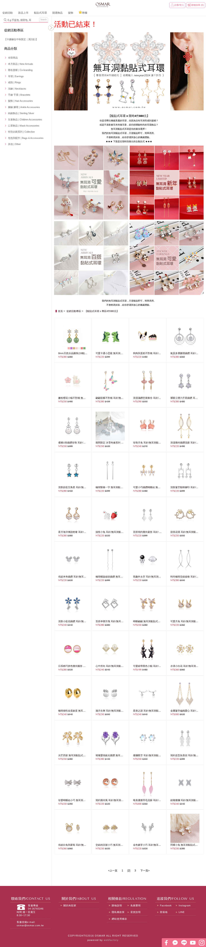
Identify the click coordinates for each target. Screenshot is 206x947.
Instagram (185, 905)
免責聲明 (135, 905)
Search (43, 19)
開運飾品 (57, 12)
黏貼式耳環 (40, 12)
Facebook (166, 905)
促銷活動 (7, 12)
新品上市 (23, 12)
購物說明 (117, 905)
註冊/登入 (179, 5)
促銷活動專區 (13, 30)
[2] (128, 870)
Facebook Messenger (175, 942)
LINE (182, 912)
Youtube (192, 942)
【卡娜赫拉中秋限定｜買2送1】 (21, 39)
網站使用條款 (119, 919)
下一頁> (145, 870)
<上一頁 (112, 870)
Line (183, 942)
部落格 (164, 912)
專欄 (84, 12)
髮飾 (70, 12)
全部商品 (13, 57)
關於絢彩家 (69, 905)
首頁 (60, 311)
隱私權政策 (118, 912)
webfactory (111, 940)
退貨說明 (135, 912)
